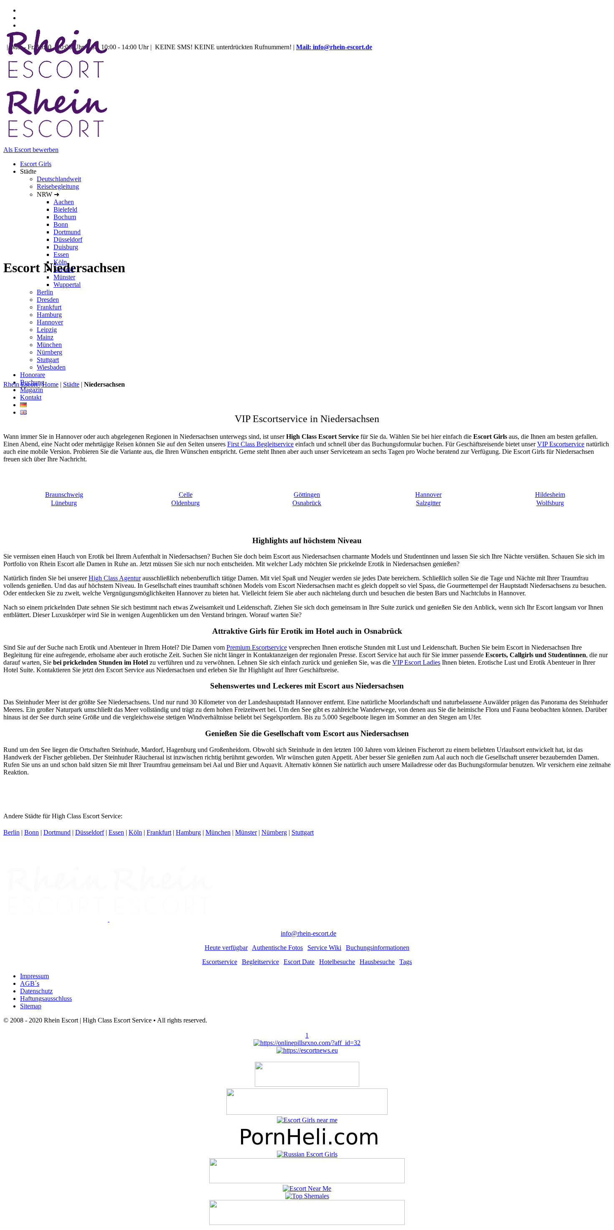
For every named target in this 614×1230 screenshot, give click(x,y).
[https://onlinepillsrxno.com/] (307, 1042)
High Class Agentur (115, 578)
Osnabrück (306, 502)
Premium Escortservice (256, 647)
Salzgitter (428, 502)
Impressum (34, 975)
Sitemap (30, 1006)
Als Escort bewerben (30, 149)
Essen (116, 832)
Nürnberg (274, 832)
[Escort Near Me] (307, 1188)
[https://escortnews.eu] (307, 1050)
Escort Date (299, 961)
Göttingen (307, 494)
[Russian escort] (307, 1154)
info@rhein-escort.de (308, 933)
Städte (71, 384)
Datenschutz (36, 991)
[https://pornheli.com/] (307, 1112)
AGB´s (29, 983)
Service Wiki (324, 947)
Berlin (11, 832)
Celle (186, 494)
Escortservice (219, 961)
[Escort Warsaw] (307, 1222)
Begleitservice (260, 961)
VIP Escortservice (560, 444)
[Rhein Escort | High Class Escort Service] (108, 919)
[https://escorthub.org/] (307, 1084)
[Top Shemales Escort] (307, 1196)
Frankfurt (159, 832)
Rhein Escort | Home (30, 384)
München (218, 832)
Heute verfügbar (226, 947)
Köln (135, 832)
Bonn (31, 832)
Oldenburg (185, 502)
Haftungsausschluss (46, 998)
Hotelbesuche (337, 961)
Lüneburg (64, 502)
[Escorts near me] (307, 1120)
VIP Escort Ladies (416, 662)
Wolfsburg (550, 502)
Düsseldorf (89, 832)
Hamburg (188, 832)
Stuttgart (303, 832)
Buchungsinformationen (377, 947)
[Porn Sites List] (307, 1146)
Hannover (428, 494)
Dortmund (57, 832)
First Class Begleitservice (260, 444)
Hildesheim (550, 494)
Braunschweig (64, 494)
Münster (246, 832)
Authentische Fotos (277, 947)
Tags (405, 961)
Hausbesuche (377, 961)
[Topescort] (307, 1180)
